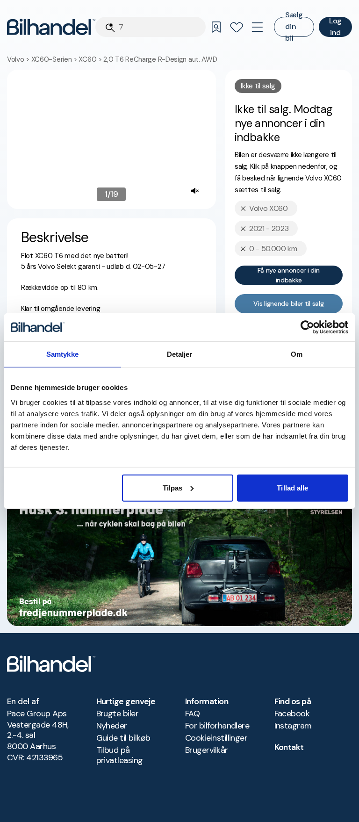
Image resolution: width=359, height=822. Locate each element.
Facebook (292, 713)
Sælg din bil (294, 27)
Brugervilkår (206, 750)
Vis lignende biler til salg (288, 303)
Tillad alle (292, 487)
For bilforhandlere (217, 726)
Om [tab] (296, 354)
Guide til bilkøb (123, 738)
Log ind (335, 27)
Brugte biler (117, 713)
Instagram (293, 726)
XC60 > (91, 59)
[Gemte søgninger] (216, 27)
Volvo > (19, 59)
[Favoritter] (236, 27)
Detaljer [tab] (180, 354)
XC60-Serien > (55, 59)
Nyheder (111, 726)
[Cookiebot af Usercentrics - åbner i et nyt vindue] (307, 327)
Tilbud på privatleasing (119, 755)
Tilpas (173, 487)
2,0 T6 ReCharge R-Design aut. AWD (160, 59)
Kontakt (289, 747)
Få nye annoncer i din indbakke (288, 275)
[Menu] (257, 27)
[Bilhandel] (51, 27)
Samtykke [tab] (62, 354)
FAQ (192, 713)
